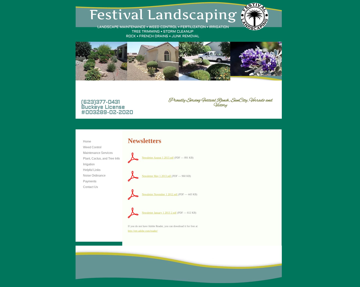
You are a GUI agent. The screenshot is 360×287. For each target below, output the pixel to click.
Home (87, 141)
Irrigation (89, 164)
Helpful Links (91, 169)
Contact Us (90, 187)
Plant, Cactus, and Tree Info (101, 158)
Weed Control (92, 147)
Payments (89, 181)
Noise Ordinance (94, 175)
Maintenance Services (98, 152)
